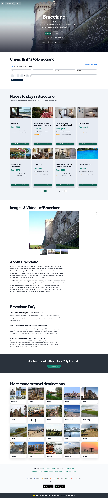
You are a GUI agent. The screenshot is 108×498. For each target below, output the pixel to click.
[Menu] (2, 3)
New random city (54, 366)
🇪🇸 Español (45, 478)
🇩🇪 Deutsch (52, 478)
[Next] (65, 191)
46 (63, 191)
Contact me (54, 468)
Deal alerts (34, 471)
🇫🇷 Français (37, 478)
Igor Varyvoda (46, 468)
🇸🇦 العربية (67, 478)
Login (104, 3)
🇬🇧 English (29, 478)
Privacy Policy (67, 471)
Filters (56, 33)
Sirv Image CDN (70, 468)
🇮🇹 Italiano (60, 478)
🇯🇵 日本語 (78, 478)
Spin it (49, 33)
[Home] (54, 3)
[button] (96, 213)
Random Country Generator (46, 471)
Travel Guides (58, 471)
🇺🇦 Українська (51, 481)
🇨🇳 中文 (73, 478)
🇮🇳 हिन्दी (58, 481)
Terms (74, 471)
